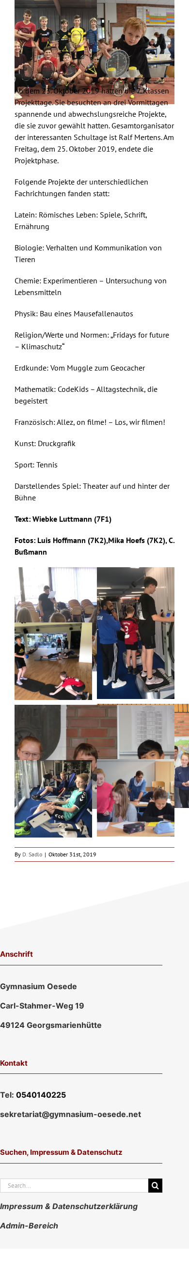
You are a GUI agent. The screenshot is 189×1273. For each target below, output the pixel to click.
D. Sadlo (32, 854)
